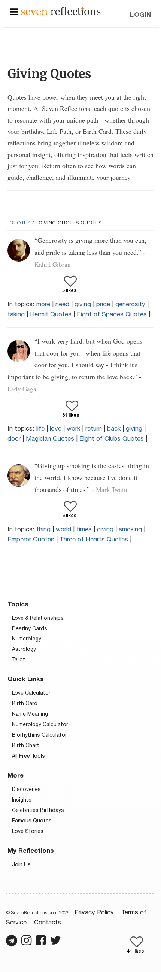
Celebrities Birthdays (38, 810)
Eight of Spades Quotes (112, 314)
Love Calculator (31, 693)
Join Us (21, 865)
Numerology (26, 639)
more (43, 304)
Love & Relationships (38, 618)
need (62, 304)
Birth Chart (25, 745)
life (40, 429)
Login (140, 15)
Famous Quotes (32, 821)
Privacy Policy (94, 912)
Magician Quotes (50, 439)
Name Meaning (30, 714)
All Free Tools (28, 756)
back (114, 429)
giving (83, 304)
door (14, 439)
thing (43, 529)
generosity (130, 304)
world (63, 529)
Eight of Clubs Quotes (111, 439)
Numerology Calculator (40, 724)
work (73, 429)
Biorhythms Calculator (39, 735)
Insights (21, 800)
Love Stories (27, 831)
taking (16, 314)
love (55, 429)
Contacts (47, 923)
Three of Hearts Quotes (94, 540)
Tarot (18, 660)
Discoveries (26, 789)
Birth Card (24, 703)
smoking (130, 529)
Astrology (24, 649)
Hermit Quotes (51, 314)
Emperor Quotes (30, 540)
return (93, 429)
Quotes (20, 223)
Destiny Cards (29, 629)
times (84, 529)
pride (103, 304)
